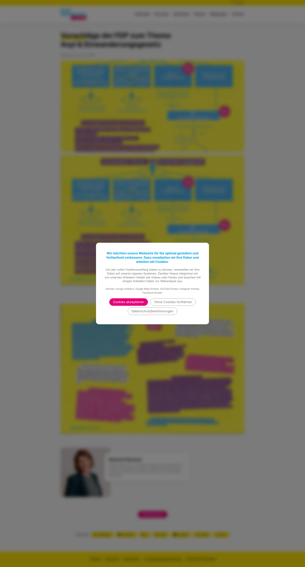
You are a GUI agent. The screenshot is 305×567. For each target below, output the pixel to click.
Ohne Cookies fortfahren (173, 302)
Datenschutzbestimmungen (152, 311)
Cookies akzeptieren (128, 302)
